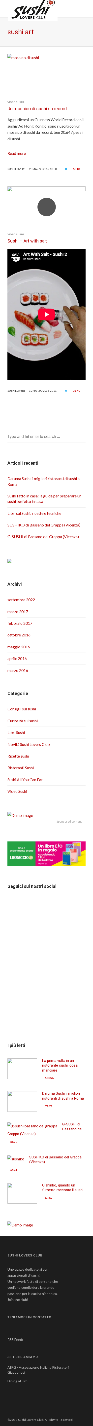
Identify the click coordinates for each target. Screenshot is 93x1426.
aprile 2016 (17, 658)
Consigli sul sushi (21, 708)
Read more (16, 153)
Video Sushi (15, 102)
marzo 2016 (17, 670)
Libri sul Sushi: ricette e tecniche (34, 513)
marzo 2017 (17, 611)
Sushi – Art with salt (27, 240)
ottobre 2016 (19, 634)
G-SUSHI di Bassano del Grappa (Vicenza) (43, 536)
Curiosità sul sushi (22, 720)
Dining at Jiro (17, 1381)
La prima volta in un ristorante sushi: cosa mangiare (60, 1065)
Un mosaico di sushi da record (37, 108)
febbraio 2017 (19, 623)
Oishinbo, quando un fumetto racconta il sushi (62, 1187)
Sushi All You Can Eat (25, 779)
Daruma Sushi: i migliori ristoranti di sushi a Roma (63, 1096)
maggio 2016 (18, 646)
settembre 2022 (21, 599)
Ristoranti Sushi (20, 767)
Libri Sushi (16, 732)
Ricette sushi (18, 756)
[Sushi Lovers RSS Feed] (27, 1339)
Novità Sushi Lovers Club (28, 744)
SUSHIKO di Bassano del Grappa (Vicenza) (43, 524)
